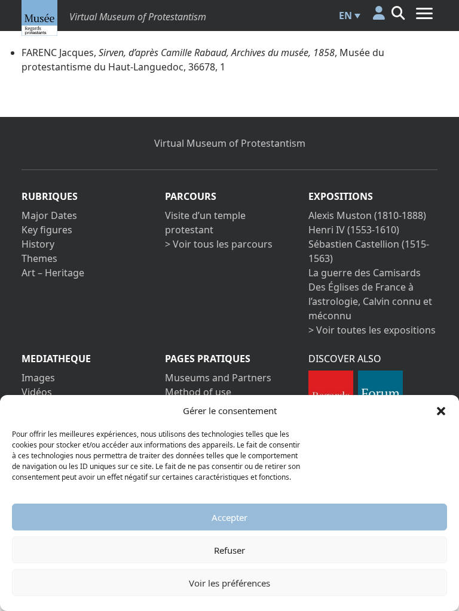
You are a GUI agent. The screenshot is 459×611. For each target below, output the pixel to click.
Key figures (47, 229)
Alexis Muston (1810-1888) (367, 215)
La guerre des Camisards (364, 272)
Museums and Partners (218, 377)
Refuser (229, 550)
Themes (39, 258)
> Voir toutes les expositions (372, 330)
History (38, 244)
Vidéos (37, 392)
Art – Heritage (53, 272)
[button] (441, 410)
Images (38, 377)
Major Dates (49, 215)
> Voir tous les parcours (219, 244)
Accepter (229, 517)
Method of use (198, 392)
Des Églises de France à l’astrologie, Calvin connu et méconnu (370, 301)
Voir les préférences (229, 583)
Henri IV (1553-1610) (353, 229)
